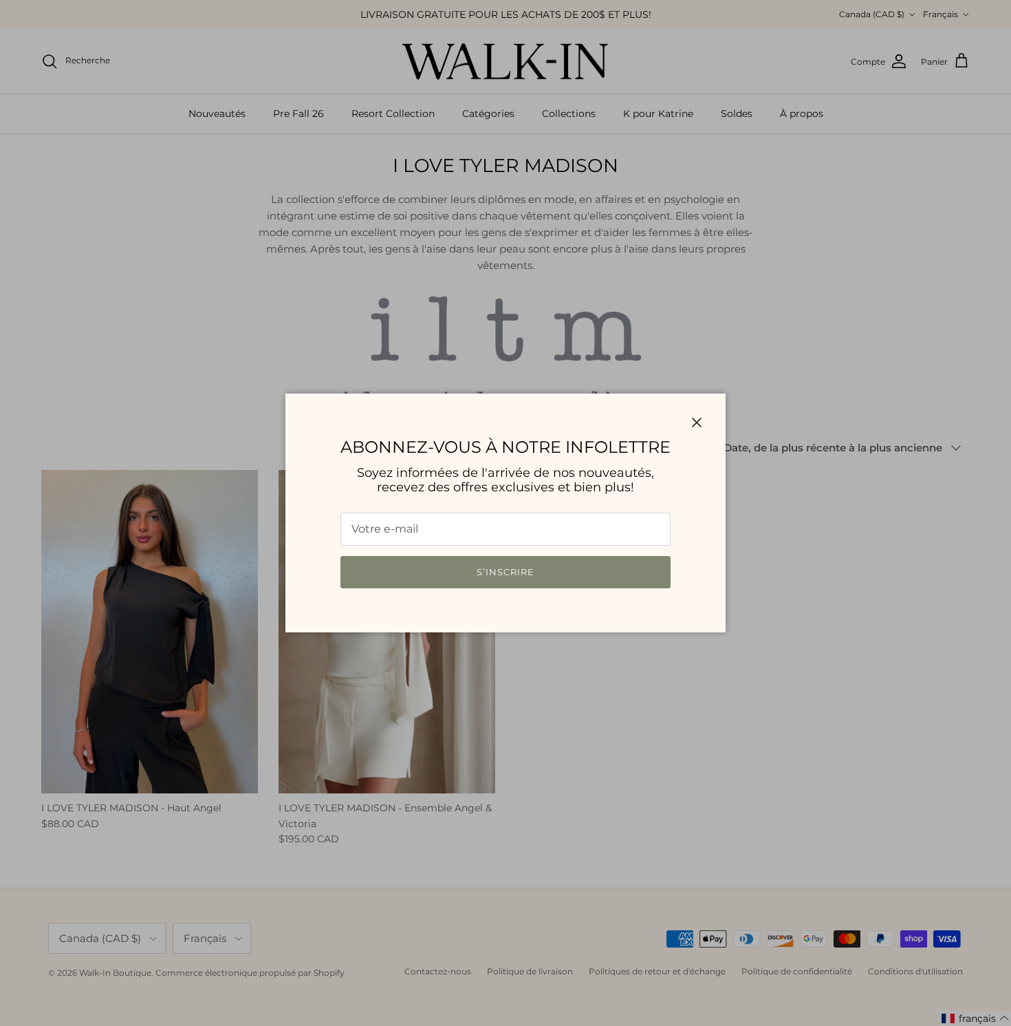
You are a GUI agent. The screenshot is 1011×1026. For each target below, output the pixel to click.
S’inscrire (505, 571)
